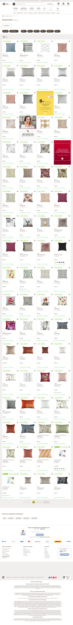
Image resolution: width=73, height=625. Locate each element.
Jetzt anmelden (40, 534)
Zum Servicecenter (64, 554)
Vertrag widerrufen (5, 556)
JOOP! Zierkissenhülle (58, 369)
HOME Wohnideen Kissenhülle (59, 445)
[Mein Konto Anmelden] (58, 3)
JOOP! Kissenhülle (5, 64)
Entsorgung (4, 557)
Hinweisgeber (21, 577)
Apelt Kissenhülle (5, 39)
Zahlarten (4, 552)
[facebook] (49, 577)
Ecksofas (46, 551)
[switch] (68, 578)
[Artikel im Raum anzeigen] (5, 37)
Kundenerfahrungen (27, 552)
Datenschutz (16, 577)
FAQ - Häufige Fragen (6, 548)
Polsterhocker (47, 555)
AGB (12, 577)
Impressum (8, 577)
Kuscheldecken (47, 557)
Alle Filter (6, 31)
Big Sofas (46, 552)
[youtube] (56, 577)
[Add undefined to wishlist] (17, 41)
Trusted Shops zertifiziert (45, 0)
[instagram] (51, 577)
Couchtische (46, 556)
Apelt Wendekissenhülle (23, 39)
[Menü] (70, 575)
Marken (45, 548)
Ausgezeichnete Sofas (55, 0)
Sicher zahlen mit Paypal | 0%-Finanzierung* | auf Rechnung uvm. (27, 0)
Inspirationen (25, 555)
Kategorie (7, 25)
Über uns (25, 548)
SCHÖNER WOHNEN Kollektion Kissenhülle (10, 445)
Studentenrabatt (26, 551)
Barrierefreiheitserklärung (30, 577)
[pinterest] (54, 577)
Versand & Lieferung (6, 555)
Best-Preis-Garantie (5, 551)
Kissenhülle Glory (57, 239)
